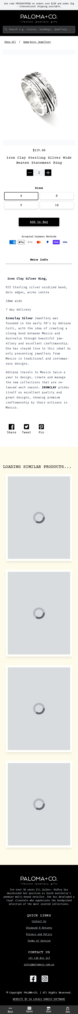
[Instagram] (44, 978)
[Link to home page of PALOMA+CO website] (39, 19)
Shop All (10, 42)
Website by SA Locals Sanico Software (39, 999)
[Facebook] (33, 978)
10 (57, 205)
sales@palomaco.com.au (39, 964)
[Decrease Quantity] (30, 172)
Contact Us (39, 921)
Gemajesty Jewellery (37, 42)
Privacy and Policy (39, 934)
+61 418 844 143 (39, 958)
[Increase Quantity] (48, 172)
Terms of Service (39, 940)
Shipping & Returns (39, 927)
